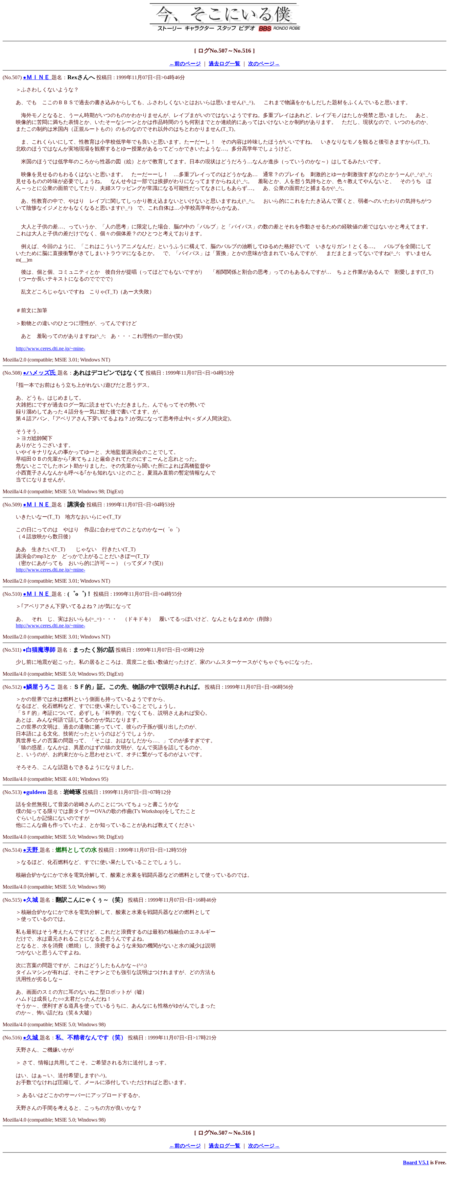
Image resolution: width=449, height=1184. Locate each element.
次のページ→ (264, 63)
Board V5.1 (416, 1162)
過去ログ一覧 (224, 63)
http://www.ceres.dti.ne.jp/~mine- (50, 348)
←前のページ (185, 63)
